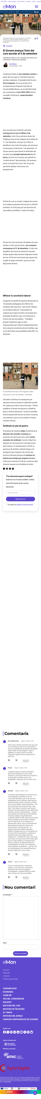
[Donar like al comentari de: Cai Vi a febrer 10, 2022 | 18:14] (9, 878)
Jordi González (12, 1)
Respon (26, 761)
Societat (9, 46)
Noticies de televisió (13, 1009)
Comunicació (10, 988)
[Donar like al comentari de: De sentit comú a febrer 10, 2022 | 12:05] (9, 761)
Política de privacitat (10, 979)
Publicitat (6, 973)
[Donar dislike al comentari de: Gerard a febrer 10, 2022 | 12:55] (16, 855)
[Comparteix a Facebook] (7, 469)
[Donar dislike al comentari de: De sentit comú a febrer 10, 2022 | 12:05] (16, 761)
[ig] (11, 1033)
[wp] (25, 1033)
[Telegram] (15, 1033)
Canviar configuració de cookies (20, 1019)
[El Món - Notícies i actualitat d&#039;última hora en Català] (8, 9)
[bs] (31, 1033)
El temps (7, 1012)
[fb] (4, 1033)
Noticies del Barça (13, 1016)
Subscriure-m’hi (20, 499)
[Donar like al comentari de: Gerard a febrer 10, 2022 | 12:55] (9, 855)
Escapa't (7, 1002)
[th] (28, 1033)
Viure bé (7, 995)
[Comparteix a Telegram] (13, 469)
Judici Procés (21, 1)
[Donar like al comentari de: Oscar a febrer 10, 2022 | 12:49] (9, 784)
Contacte (6, 976)
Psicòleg (28, 1)
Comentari (7, 895)
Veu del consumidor (13, 999)
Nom (5, 943)
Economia (8, 992)
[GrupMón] (20, 1092)
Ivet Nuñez (13, 64)
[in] (18, 1033)
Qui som (6, 970)
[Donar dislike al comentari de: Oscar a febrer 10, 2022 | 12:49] (16, 784)
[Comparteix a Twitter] (4, 469)
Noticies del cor (11, 1005)
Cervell (33, 1)
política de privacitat (25, 504)
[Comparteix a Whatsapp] (10, 469)
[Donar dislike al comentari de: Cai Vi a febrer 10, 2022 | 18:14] (16, 878)
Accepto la (20, 504)
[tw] (8, 1033)
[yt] (21, 1033)
